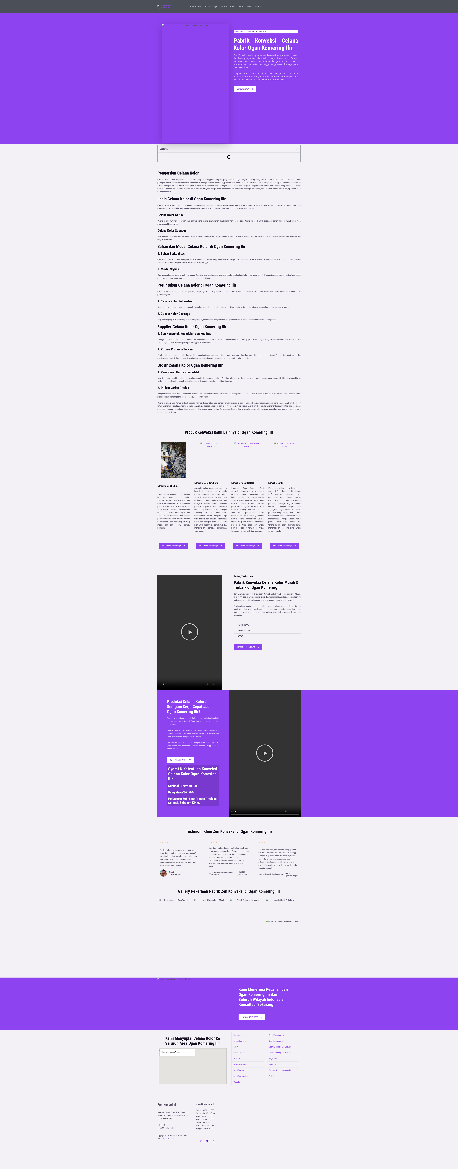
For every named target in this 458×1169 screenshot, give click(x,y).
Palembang (273, 1064)
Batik (249, 6)
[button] (260, 6)
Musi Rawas (238, 1070)
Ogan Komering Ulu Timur (279, 1053)
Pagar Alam (273, 1058)
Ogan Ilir (236, 1082)
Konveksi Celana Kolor (168, 485)
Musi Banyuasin (240, 1064)
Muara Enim (238, 1058)
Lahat (235, 1047)
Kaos (241, 6)
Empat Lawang (239, 1041)
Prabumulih (273, 1076)
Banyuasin (237, 1035)
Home (236, 31)
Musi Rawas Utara (240, 1076)
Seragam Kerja (211, 6)
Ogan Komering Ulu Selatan (280, 1047)
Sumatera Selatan (245, 31)
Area (257, 6)
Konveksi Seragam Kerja (206, 482)
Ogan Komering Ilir (276, 1035)
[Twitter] (207, 1141)
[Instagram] (213, 1141)
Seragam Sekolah (228, 6)
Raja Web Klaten (168, 1139)
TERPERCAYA (243, 625)
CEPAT (240, 636)
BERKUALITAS (243, 630)
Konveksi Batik (275, 482)
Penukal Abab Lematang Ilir (280, 1070)
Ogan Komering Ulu (276, 1041)
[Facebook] (201, 1141)
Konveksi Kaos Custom (242, 482)
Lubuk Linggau (239, 1053)
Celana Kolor (195, 6)
